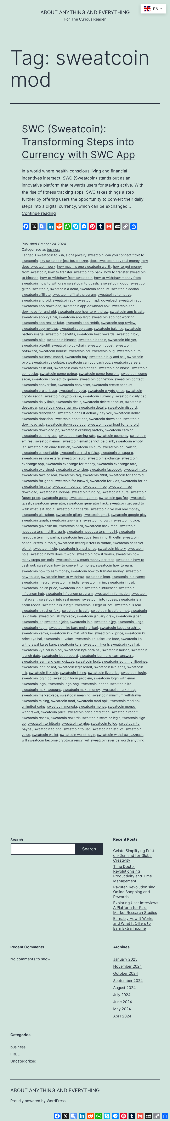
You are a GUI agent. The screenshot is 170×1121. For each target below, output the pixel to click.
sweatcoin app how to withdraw (83, 311)
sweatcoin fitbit (95, 475)
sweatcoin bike (33, 340)
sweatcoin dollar (127, 413)
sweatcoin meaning (75, 695)
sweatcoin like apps (109, 667)
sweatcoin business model (42, 357)
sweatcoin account (94, 289)
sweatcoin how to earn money (45, 571)
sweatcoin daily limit (38, 402)
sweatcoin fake (135, 469)
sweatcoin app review (118, 323)
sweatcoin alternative (114, 294)
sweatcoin (40, 289)
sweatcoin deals (68, 402)
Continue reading (39, 213)
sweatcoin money (92, 706)
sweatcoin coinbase (114, 368)
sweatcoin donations (71, 419)
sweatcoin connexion (96, 379)
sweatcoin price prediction (88, 712)
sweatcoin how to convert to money (65, 565)
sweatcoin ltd (120, 684)
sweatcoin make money (81, 689)
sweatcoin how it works (95, 554)
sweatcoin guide (126, 520)
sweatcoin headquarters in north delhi (91, 537)
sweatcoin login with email (115, 678)
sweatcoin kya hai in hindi (42, 650)
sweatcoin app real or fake (43, 323)
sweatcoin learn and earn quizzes (48, 661)
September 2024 (128, 980)
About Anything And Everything (85, 12)
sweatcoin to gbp (75, 723)
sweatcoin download (105, 419)
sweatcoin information (112, 593)
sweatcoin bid (127, 334)
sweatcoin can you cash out (88, 362)
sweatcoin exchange (103, 458)
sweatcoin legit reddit (75, 667)
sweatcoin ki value (58, 639)
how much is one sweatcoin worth (84, 266)
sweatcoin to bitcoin (44, 723)
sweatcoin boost (100, 345)
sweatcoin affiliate (36, 294)
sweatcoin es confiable (40, 453)
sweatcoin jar (32, 622)
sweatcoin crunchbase (39, 390)
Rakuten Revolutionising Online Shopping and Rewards (134, 892)
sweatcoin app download (41, 306)
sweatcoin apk (64, 300)
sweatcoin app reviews (40, 328)
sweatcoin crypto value (62, 396)
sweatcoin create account (112, 385)
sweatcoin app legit (74, 317)
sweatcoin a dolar (64, 289)
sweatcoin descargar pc (58, 407)
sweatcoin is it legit (57, 605)
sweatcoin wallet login (77, 735)
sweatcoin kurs (69, 644)
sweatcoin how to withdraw (62, 577)
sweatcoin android (36, 300)
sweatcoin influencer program (69, 593)
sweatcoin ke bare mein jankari (73, 627)
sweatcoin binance (61, 340)
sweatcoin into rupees (99, 599)
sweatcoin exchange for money (70, 464)
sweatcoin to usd (76, 729)
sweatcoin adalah (125, 289)
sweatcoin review (35, 718)
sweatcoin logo (34, 684)
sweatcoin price (53, 712)
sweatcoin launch (115, 650)
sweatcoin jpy (105, 622)
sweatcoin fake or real (39, 475)
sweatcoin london (94, 684)
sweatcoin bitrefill (36, 345)
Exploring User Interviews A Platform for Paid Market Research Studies (135, 908)
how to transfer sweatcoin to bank (75, 272)
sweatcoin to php (48, 729)
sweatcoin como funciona (99, 373)
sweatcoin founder (66, 486)
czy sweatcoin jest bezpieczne (64, 261)
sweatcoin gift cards (72, 509)
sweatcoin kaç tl (34, 627)
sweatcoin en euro (86, 447)
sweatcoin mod (63, 701)
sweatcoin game (55, 498)
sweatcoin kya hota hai (82, 650)
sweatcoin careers (126, 362)
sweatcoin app (130, 300)
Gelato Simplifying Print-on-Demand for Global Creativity (134, 856)
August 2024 (124, 987)
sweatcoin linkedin (43, 672)
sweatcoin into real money (59, 599)
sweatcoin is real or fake (41, 610)
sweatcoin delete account (103, 402)
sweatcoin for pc (134, 481)
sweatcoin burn (129, 351)
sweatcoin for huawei (71, 481)
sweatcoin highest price (77, 548)
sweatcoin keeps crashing (120, 627)
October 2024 (125, 973)
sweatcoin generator (49, 503)
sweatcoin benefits (60, 334)
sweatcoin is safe (75, 610)
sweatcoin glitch (69, 515)
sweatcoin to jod (104, 723)
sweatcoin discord (122, 407)
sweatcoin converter (74, 385)
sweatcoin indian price (39, 588)
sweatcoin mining (35, 701)
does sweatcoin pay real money (115, 261)
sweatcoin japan (128, 616)
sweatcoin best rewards (95, 334)
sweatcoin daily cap (131, 396)
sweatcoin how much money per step (85, 560)
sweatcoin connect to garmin (55, 379)
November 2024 (127, 966)
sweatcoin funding (86, 492)
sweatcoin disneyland (39, 413)
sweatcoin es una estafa (41, 458)
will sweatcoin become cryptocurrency (52, 740)
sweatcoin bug (103, 351)
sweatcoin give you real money (114, 509)
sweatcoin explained (38, 469)
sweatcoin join (81, 622)
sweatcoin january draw (95, 616)
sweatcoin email (48, 441)
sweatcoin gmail (96, 515)
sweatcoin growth (97, 520)
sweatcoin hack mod (101, 526)
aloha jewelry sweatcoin (84, 255)
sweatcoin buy (76, 357)
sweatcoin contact (129, 379)
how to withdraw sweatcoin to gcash (69, 283)
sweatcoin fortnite (36, 486)
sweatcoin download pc (40, 430)
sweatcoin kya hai (125, 644)
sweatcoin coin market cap (75, 368)
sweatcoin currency (98, 396)
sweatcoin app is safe (127, 311)
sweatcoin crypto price (106, 390)
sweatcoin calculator (48, 362)
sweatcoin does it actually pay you (84, 413)
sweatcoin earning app (39, 436)
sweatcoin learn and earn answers (106, 655)
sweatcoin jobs (56, 622)
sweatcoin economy (112, 436)
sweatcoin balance (108, 328)
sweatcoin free (95, 486)
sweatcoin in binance (128, 577)
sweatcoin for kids (104, 481)
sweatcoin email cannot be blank (88, 441)
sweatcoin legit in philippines (124, 661)
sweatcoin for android (126, 475)
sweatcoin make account (41, 689)
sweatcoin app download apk (86, 306)
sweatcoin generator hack (87, 503)
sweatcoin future (115, 492)
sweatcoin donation (37, 419)
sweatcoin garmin (83, 498)
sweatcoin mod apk (92, 701)
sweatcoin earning (119, 430)
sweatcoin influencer (100, 588)
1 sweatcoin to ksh (49, 255)
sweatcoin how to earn (114, 565)
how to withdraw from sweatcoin (66, 278)
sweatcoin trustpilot (108, 729)
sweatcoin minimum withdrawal (117, 695)
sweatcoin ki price (109, 633)
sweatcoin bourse (53, 351)
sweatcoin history (112, 548)
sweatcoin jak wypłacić (57, 616)
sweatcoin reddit (124, 712)
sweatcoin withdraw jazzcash (120, 735)
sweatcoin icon (98, 577)
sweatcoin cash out (37, 368)
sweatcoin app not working (113, 317)
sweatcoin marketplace (40, 695)
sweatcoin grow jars (65, 520)
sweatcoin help (45, 548)
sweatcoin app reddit (82, 323)
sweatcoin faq (70, 475)
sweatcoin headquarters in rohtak (84, 543)
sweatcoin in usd (121, 582)
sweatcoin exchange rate (116, 464)
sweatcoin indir (71, 588)
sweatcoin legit (88, 661)
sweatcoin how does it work (52, 554)
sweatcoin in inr (93, 582)
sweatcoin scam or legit (101, 718)
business (53, 249)
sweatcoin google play (128, 515)
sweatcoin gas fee (113, 498)
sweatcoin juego (130, 622)
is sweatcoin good (114, 283)
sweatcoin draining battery (82, 430)
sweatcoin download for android (113, 424)
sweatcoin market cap (119, 689)
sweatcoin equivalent (119, 447)
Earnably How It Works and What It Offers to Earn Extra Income (133, 923)
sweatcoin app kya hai (39, 317)
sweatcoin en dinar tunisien (48, 447)
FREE (15, 1054)
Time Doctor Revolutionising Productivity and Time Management (132, 873)
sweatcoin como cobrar (58, 373)
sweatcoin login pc (36, 678)
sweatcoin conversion (39, 385)
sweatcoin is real (127, 605)
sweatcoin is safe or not (110, 610)
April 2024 (122, 1016)
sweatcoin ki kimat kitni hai (71, 633)
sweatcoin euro (74, 458)
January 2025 (125, 959)
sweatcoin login (133, 672)
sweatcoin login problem (72, 678)
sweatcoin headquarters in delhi (92, 531)
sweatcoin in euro (36, 582)
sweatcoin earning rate (77, 436)
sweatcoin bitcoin (92, 340)
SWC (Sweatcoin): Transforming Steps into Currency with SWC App (78, 142)
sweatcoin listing (73, 672)
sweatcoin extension (72, 469)
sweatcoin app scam (76, 328)
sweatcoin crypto (72, 390)
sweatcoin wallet (45, 735)
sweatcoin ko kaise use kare (97, 639)
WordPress (56, 1101)
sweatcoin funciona (54, 492)
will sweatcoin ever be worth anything (114, 740)
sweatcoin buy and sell (107, 357)
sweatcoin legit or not (39, 667)
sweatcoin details (92, 407)
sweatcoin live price (103, 672)
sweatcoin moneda (62, 706)
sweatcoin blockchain (69, 345)
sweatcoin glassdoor (38, 515)
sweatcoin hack (71, 526)
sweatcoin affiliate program (74, 294)
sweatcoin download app (66, 424)
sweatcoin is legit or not (94, 605)
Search (16, 840)
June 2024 (122, 1002)
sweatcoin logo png (63, 684)
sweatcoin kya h (96, 644)
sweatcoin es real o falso (79, 453)
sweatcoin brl (79, 351)
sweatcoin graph (35, 520)
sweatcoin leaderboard (60, 655)
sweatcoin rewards (65, 718)
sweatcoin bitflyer (122, 340)
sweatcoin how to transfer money (97, 571)
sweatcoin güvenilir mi (39, 526)
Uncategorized (23, 1061)
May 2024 (122, 1009)
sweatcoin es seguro (117, 453)
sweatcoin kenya (35, 633)
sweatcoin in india (65, 582)
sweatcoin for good (37, 481)
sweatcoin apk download (97, 300)
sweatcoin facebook (106, 469)
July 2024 (122, 995)
